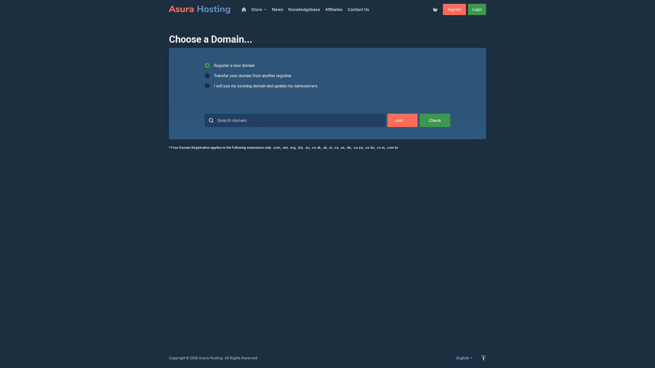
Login (477, 9)
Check (435, 120)
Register (454, 9)
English (463, 358)
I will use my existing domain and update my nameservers (266, 86)
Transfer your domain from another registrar (252, 75)
